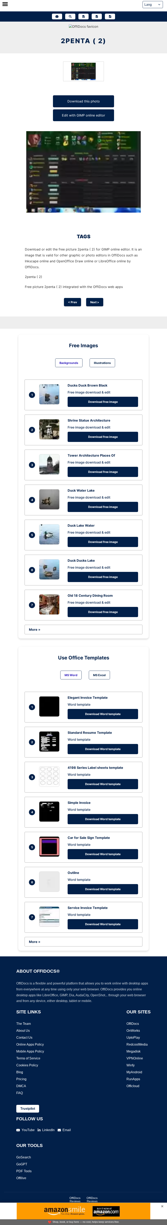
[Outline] (50, 891)
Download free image (103, 401)
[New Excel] (97, 16)
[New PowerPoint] (110, 16)
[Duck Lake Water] (50, 543)
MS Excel (99, 675)
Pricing (21, 1079)
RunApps (133, 1079)
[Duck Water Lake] (50, 508)
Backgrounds (68, 363)
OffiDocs (132, 1023)
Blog (19, 1072)
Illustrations (102, 363)
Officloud (132, 1086)
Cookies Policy (27, 1065)
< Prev (72, 302)
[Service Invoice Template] (50, 926)
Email (67, 1130)
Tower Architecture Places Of (91, 455)
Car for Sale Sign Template (89, 838)
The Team (23, 1023)
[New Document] (83, 16)
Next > (94, 302)
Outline (73, 873)
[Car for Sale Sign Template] (50, 856)
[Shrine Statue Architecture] (50, 438)
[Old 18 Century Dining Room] (50, 613)
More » (34, 629)
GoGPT (21, 1164)
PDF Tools (24, 1171)
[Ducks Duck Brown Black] (50, 403)
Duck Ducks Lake (81, 560)
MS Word (71, 675)
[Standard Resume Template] (50, 750)
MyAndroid (134, 1072)
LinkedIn (48, 1130)
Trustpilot (27, 1108)
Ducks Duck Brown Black (87, 385)
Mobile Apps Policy (30, 1051)
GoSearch (23, 1157)
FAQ (19, 1093)
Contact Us (24, 1037)
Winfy (130, 1065)
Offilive (21, 1178)
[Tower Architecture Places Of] (50, 473)
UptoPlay (133, 1037)
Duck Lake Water (81, 525)
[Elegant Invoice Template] (50, 715)
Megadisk (133, 1051)
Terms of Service (28, 1058)
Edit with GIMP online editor (83, 115)
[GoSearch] (70, 16)
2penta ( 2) (83, 41)
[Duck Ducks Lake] (50, 578)
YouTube (28, 1130)
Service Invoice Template (88, 908)
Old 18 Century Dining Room (90, 595)
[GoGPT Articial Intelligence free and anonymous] (57, 16)
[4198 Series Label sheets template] (50, 785)
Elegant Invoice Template (88, 697)
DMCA (21, 1086)
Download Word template (103, 714)
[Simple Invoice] (50, 820)
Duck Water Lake (81, 490)
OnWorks (133, 1030)
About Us (23, 1030)
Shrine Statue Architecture (89, 420)
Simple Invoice (79, 803)
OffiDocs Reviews (74, 1199)
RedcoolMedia (137, 1044)
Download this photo (83, 101)
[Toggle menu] (5, 4)
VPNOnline (134, 1058)
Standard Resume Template (90, 733)
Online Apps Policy (30, 1044)
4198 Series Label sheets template (95, 768)
